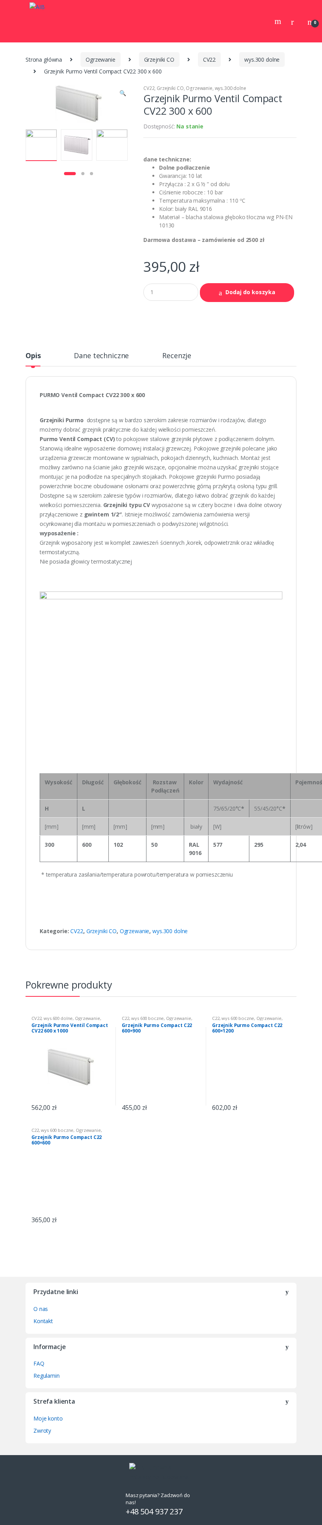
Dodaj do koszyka (250, 292)
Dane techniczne (101, 356)
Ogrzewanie (100, 59)
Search (278, 21)
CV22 (209, 59)
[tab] (33, 359)
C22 (125, 1018)
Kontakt (43, 1321)
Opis (33, 356)
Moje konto (48, 1418)
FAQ (38, 1363)
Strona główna (44, 59)
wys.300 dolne (262, 59)
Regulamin (46, 1375)
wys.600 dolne (58, 1018)
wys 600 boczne (147, 1018)
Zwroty (42, 1430)
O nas (40, 1309)
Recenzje (176, 356)
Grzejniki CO (159, 59)
